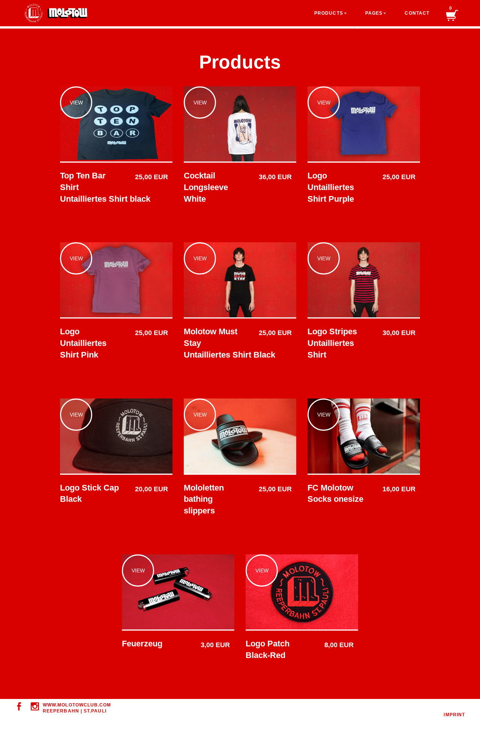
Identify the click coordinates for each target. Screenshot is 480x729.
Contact (417, 13)
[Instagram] (35, 706)
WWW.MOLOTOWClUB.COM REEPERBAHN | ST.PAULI (77, 708)
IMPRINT (454, 714)
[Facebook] (19, 706)
